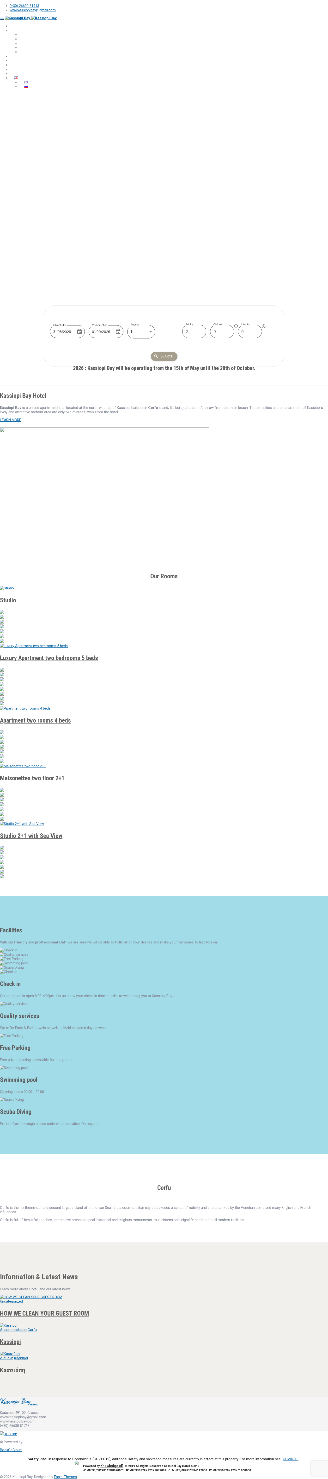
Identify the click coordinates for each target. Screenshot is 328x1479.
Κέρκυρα (21, 1358)
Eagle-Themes (65, 1477)
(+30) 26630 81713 (24, 6)
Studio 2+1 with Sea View (31, 835)
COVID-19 (290, 1459)
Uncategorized (11, 1301)
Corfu (32, 1330)
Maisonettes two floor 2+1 (32, 778)
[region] (164, 186)
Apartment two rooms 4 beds (35, 720)
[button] (164, 264)
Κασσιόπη (12, 1370)
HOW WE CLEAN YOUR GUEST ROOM (44, 1313)
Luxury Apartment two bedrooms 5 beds (59, 52)
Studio (8, 600)
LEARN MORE (10, 420)
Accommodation (13, 1330)
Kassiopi (10, 1341)
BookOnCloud (11, 1450)
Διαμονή (6, 1358)
